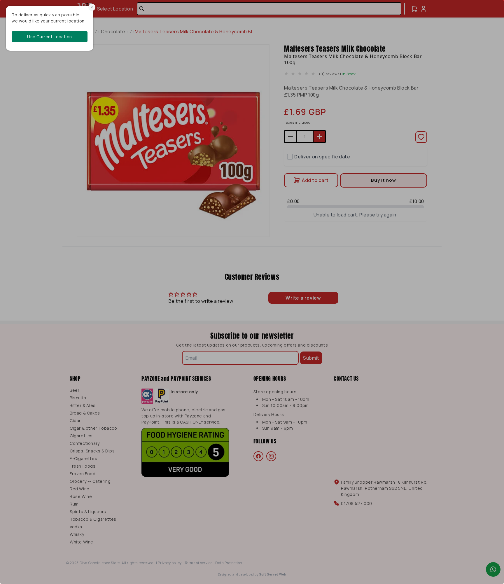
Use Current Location (49, 36)
